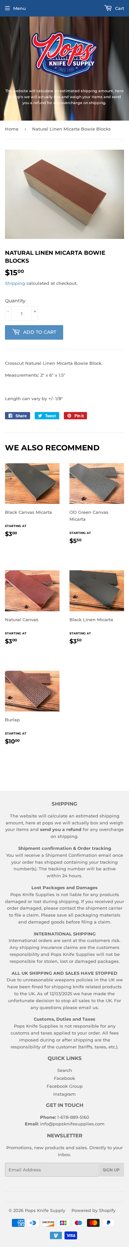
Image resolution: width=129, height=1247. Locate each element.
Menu (19, 8)
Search (64, 1070)
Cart (119, 8)
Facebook (64, 1078)
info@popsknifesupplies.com (72, 1123)
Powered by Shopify (93, 1210)
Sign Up (111, 1169)
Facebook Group (65, 1086)
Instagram (64, 1094)
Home (12, 129)
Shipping (15, 283)
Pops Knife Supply (45, 1210)
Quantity (15, 301)
